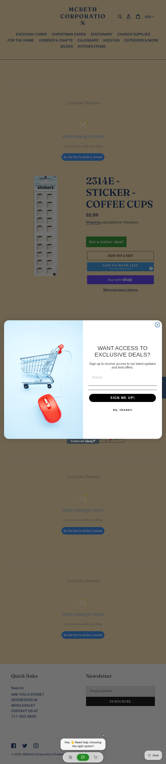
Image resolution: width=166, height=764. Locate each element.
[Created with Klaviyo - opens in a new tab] (83, 441)
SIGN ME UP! (122, 398)
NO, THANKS (122, 410)
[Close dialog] (157, 324)
